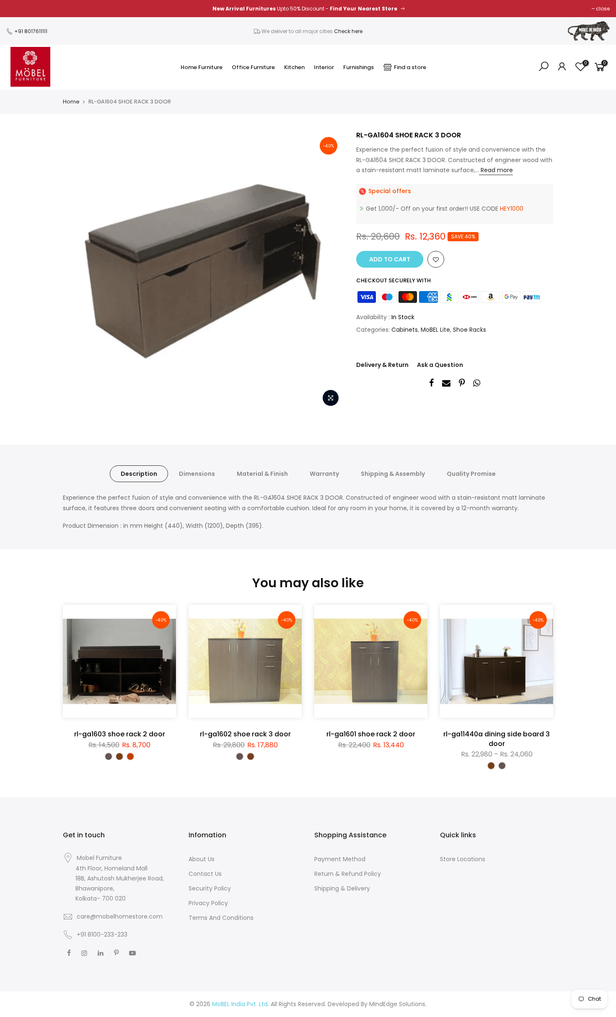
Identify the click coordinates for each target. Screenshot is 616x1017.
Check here (348, 31)
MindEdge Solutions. (398, 1004)
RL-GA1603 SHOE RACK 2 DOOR (119, 734)
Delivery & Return (382, 365)
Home (71, 102)
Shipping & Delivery (342, 888)
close (603, 8)
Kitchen (294, 67)
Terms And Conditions (221, 918)
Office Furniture (253, 67)
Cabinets (404, 329)
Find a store (410, 67)
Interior (324, 67)
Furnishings (358, 67)
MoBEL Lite (435, 329)
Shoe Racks (469, 329)
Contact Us (205, 874)
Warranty (324, 474)
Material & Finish (262, 474)
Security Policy (210, 888)
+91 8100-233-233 (101, 934)
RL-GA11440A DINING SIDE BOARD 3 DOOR (496, 739)
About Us (202, 859)
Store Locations (462, 859)
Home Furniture (202, 67)
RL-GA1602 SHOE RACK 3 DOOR (245, 734)
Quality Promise (471, 474)
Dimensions (197, 474)
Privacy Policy (208, 903)
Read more (496, 170)
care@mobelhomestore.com (120, 916)
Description (139, 474)
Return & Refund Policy (347, 874)
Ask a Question (440, 365)
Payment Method (339, 859)
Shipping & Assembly (393, 474)
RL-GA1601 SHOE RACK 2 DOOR (370, 734)
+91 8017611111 (30, 31)
